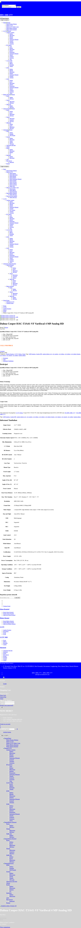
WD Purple (12, 870)
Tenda (11, 876)
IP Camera (9, 764)
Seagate (11, 868)
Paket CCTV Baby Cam (13, 743)
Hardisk (5, 657)
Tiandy (5, 644)
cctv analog (55, 354)
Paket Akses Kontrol (12, 746)
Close (1, 698)
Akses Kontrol (4, 609)
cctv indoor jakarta (75, 354)
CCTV (5, 307)
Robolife (5, 643)
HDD (7, 131)
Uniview (11, 763)
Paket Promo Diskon (12, 740)
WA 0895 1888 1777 (70, 412)
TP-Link (11, 880)
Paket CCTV (10, 741)
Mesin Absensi (4, 618)
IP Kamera (5, 631)
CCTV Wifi (4, 637)
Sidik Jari (9, 834)
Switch (5, 659)
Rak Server (9, 160)
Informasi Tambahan (8, 361)
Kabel (7, 148)
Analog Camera (10, 750)
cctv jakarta (3, 355)
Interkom (5, 652)
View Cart (3, 695)
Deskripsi (5, 358)
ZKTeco (11, 827)
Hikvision (12, 753)
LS (10, 891)
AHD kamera (32, 354)
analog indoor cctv (47, 354)
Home (4, 306)
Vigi (10, 781)
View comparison (5, 927)
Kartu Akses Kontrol (8, 612)
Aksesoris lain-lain (7, 650)
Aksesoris (3, 647)
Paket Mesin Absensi (12, 745)
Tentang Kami (6, 606)
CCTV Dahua (19, 412)
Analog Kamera (7, 308)
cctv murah (9, 355)
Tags (4, 359)
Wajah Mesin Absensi (8, 622)
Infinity (11, 756)
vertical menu (7, 732)
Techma (11, 761)
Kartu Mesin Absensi (8, 621)
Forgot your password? (6, 705)
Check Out (3, 697)
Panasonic (12, 773)
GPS (7, 159)
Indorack (12, 901)
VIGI (10, 820)
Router (5, 656)
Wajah (8, 829)
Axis (10, 766)
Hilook (11, 755)
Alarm (7, 146)
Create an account (5, 724)
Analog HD (39, 354)
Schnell (11, 759)
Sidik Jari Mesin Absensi (9, 624)
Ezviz (4, 640)
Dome (4, 311)
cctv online (15, 355)
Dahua (4, 310)
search (19, 7)
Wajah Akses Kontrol (8, 613)
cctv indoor (67, 354)
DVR (4, 633)
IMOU (5, 641)
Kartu (8, 824)
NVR (4, 634)
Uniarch (11, 778)
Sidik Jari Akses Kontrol (9, 615)
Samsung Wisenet (14, 758)
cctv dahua (61, 354)
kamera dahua (22, 355)
